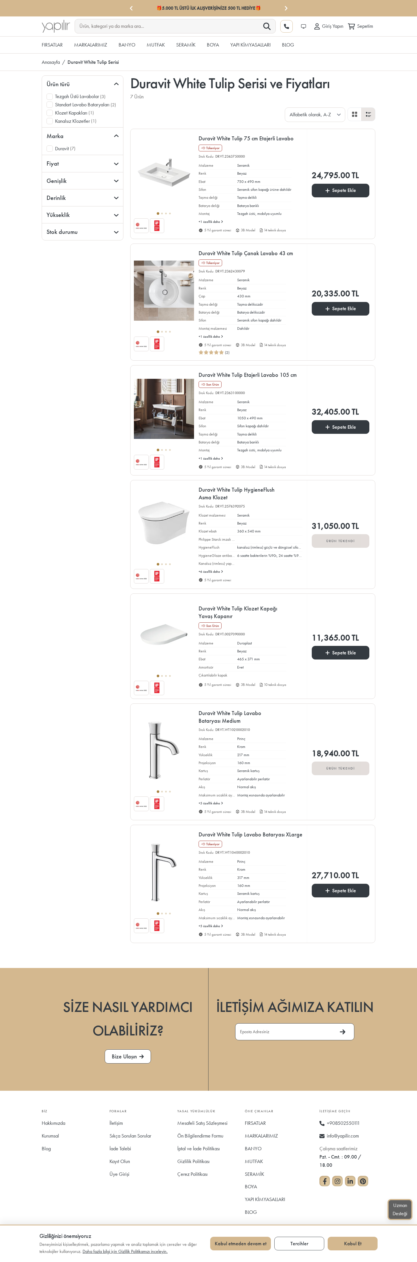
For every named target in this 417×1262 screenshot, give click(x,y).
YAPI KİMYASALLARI (265, 1199)
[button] (224, 156)
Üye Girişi (119, 1174)
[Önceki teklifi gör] (131, 8)
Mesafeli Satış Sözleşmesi (202, 1123)
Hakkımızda (53, 1123)
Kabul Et (352, 1243)
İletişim (116, 1123)
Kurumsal (50, 1135)
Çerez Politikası (192, 1174)
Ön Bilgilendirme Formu (200, 1135)
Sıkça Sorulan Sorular (130, 1135)
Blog (46, 1148)
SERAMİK (254, 1174)
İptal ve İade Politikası (198, 1148)
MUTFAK (254, 1161)
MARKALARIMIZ (261, 1135)
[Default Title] (164, 175)
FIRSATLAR (255, 1123)
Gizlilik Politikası (193, 1161)
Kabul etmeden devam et (240, 1243)
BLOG (251, 1212)
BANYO (253, 1148)
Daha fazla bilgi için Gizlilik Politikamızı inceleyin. (125, 1251)
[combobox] (170, 26)
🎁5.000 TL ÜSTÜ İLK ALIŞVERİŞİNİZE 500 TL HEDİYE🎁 (208, 8)
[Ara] (267, 26)
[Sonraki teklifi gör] (285, 8)
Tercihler (299, 1243)
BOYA (251, 1186)
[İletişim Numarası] (286, 26)
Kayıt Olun (119, 1161)
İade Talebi (120, 1148)
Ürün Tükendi (340, 541)
